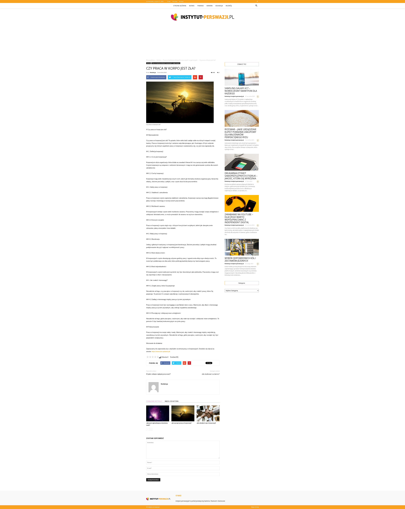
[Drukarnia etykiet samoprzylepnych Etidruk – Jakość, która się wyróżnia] (242, 162)
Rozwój (229, 6)
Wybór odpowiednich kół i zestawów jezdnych (240, 259)
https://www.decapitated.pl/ (161, 351)
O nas (168, 1)
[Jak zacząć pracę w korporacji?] (182, 413)
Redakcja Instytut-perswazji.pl (234, 96)
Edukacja (219, 6)
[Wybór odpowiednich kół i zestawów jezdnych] (242, 247)
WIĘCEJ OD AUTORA (171, 401)
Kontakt (181, 1)
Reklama (174, 1)
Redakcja (153, 72)
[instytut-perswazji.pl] (202, 17)
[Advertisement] (202, 41)
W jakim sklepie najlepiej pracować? (158, 374)
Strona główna (179, 6)
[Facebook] (257, 1)
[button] (256, 5)
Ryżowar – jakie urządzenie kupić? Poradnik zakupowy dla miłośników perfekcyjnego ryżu (240, 133)
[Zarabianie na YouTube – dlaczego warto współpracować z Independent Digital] (242, 203)
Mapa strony (255, 507)
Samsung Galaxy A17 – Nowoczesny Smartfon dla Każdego (241, 91)
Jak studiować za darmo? (211, 374)
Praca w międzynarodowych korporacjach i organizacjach (166, 63)
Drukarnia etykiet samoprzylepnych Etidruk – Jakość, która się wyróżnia (241, 176)
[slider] (152, 357)
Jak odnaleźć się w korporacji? (206, 423)
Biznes (191, 6)
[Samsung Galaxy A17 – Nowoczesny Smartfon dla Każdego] (242, 77)
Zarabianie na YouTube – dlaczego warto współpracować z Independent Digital (239, 218)
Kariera (210, 6)
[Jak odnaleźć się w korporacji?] (208, 413)
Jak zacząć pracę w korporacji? (181, 423)
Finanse (200, 6)
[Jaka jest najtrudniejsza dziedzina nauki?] (157, 413)
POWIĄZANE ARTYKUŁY (154, 401)
